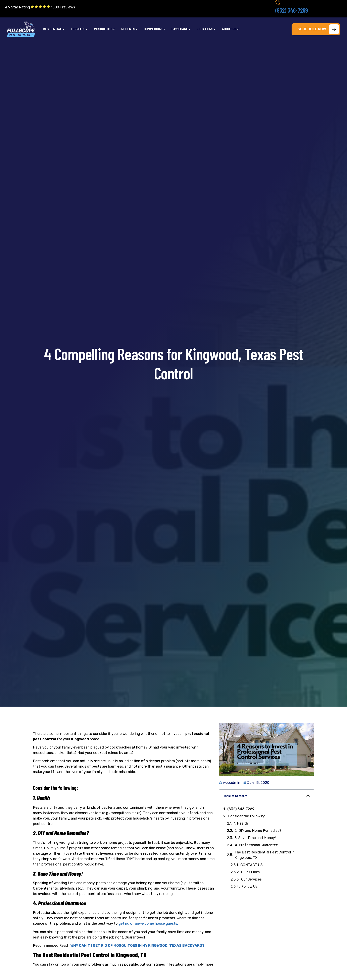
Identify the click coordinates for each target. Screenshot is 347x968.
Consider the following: (247, 816)
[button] (53, 29)
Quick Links (250, 872)
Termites (78, 29)
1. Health (241, 823)
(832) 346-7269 (291, 10)
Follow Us (249, 886)
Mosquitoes (103, 29)
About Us (229, 29)
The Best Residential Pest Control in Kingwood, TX (265, 855)
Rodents (128, 29)
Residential (52, 29)
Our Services (251, 879)
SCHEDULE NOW (312, 29)
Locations (205, 29)
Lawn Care (179, 29)
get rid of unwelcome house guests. (148, 923)
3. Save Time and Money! (255, 838)
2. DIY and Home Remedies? (258, 830)
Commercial (153, 29)
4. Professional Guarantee (256, 845)
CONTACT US (251, 865)
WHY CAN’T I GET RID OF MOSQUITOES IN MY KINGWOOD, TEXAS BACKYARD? (137, 945)
